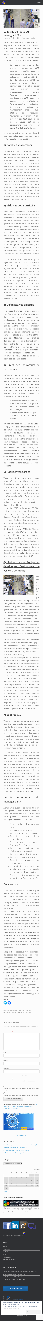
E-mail (6, 1060)
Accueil (5, 1246)
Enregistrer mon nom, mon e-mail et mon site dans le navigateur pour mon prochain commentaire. (30, 1079)
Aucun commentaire (28, 38)
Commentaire (8, 1032)
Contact (5, 1252)
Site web (6, 1068)
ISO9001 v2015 (27, 1010)
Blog (4, 1254)
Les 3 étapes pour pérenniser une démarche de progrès (21, 1145)
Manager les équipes (25, 1012)
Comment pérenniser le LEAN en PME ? (15, 1148)
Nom (5, 1053)
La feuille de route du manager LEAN (15, 1153)
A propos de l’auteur (9, 1260)
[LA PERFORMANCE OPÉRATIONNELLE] (3, 2)
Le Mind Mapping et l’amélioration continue (16, 1150)
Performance (8, 1012)
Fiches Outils (7, 1257)
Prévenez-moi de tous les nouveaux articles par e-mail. (21, 1095)
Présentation (7, 1249)
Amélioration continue (16, 1010)
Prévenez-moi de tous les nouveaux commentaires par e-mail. (21, 1089)
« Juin (5, 1191)
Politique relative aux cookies (11, 1308)
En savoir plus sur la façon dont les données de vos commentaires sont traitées (20, 1106)
